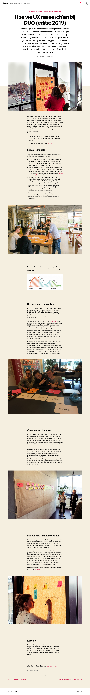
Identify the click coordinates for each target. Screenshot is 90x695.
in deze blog (38, 569)
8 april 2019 (50, 56)
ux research (36, 670)
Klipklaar (5, 3)
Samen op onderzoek (68, 3)
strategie (31, 670)
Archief (77, 3)
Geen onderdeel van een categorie (38, 11)
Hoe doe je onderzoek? (55, 11)
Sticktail (54, 321)
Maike (42, 56)
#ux (34, 140)
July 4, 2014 (50, 143)
